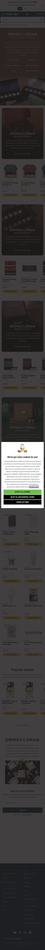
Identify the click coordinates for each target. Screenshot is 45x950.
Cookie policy (34, 487)
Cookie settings (22, 502)
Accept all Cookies (22, 492)
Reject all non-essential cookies (22, 497)
